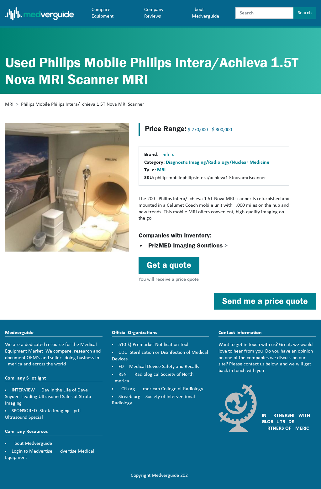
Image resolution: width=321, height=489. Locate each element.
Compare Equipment (102, 13)
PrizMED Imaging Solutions (188, 245)
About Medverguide (205, 13)
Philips (167, 154)
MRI (9, 104)
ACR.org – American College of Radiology (160, 388)
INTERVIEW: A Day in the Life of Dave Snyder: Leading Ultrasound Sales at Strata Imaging (48, 397)
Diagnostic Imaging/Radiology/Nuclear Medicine (217, 162)
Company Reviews (153, 13)
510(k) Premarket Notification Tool (153, 344)
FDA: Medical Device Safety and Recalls (158, 366)
